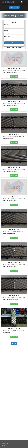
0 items (13, 7)
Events (4, 447)
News (3, 445)
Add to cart (14, 76)
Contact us (5, 443)
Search (14, 43)
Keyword (7, 36)
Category (7, 24)
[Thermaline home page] (9, 2)
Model (6, 30)
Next (14, 343)
